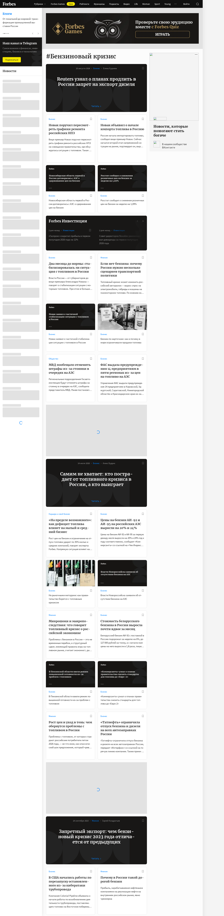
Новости (104, 864)
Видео (126, 3)
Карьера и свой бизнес (59, 459)
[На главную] (9, 4)
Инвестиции (68, 230)
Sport (157, 3)
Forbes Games (62, 3)
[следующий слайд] (142, 221)
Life (136, 3)
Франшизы (99, 3)
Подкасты (114, 3)
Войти (186, 3)
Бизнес (96, 68)
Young (167, 3)
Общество (53, 358)
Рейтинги (84, 3)
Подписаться (11, 59)
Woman (146, 3)
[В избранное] (143, 68)
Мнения (104, 257)
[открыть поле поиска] (197, 4)
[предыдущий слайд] (137, 221)
